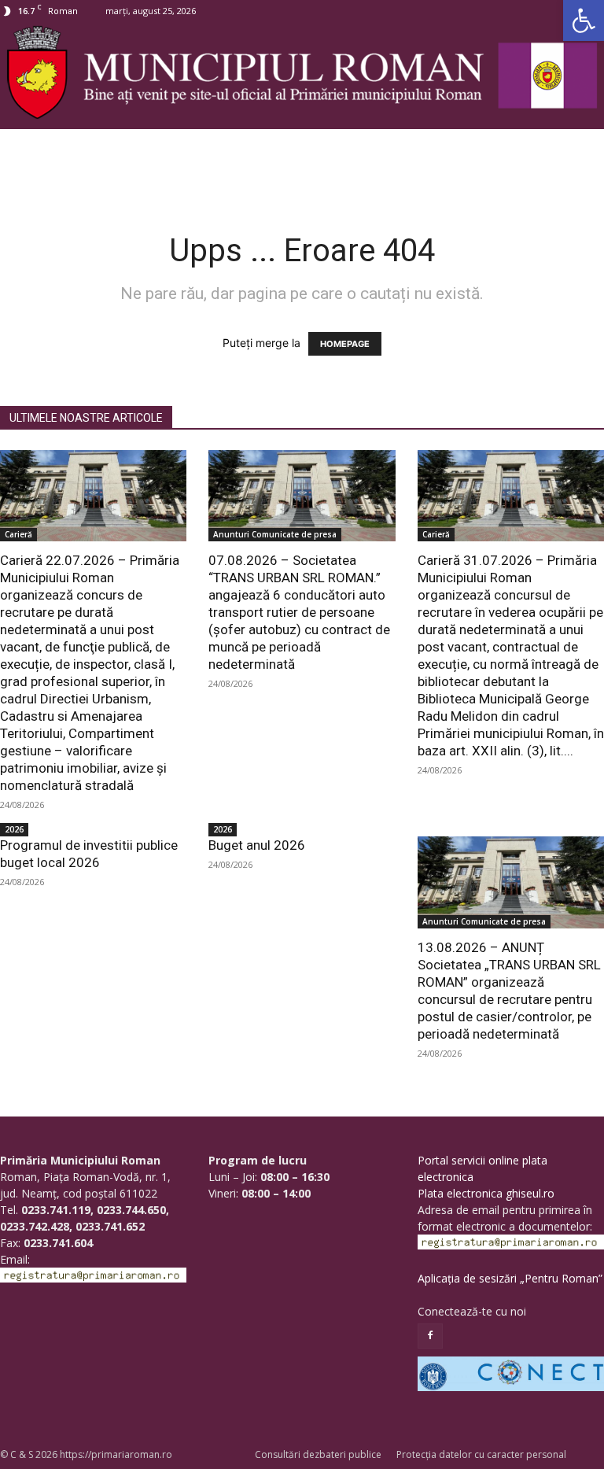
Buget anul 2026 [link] (256, 845)
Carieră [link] (18, 534)
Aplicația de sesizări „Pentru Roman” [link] (510, 1278)
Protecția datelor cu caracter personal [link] (481, 1454)
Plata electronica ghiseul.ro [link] (486, 1193)
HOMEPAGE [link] (345, 343)
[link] (583, 20)
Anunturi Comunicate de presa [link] (275, 534)
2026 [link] (14, 829)
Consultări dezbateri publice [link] (318, 1454)
